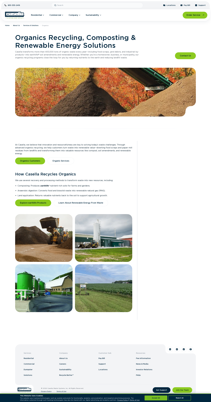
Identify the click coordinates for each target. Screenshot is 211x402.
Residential (36, 15)
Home (7, 25)
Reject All (180, 398)
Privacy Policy (46, 391)
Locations (171, 5)
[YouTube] (190, 349)
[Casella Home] (14, 15)
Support (202, 5)
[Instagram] (177, 349)
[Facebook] (184, 349)
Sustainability (92, 15)
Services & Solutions (30, 25)
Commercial (55, 15)
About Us (16, 25)
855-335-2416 (14, 5)
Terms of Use (61, 391)
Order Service (193, 15)
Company (73, 15)
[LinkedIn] (170, 349)
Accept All (156, 398)
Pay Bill (187, 5)
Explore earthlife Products (33, 203)
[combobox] (99, 5)
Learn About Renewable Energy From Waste (80, 203)
